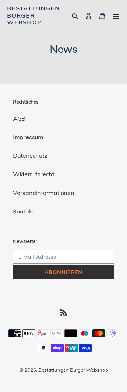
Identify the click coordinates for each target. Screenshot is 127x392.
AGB (19, 118)
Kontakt (23, 211)
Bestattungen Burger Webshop (33, 15)
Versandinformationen (43, 192)
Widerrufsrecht (33, 174)
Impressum (28, 137)
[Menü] (116, 15)
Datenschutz (30, 155)
